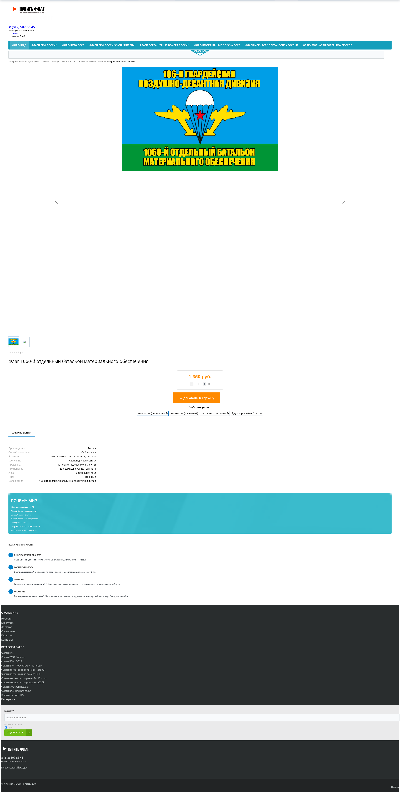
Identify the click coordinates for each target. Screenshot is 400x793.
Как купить (7, 622)
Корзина (15, 33)
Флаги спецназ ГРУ (12, 695)
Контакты (7, 639)
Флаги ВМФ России (13, 657)
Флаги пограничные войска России (23, 670)
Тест (10, 727)
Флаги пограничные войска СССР (21, 674)
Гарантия (6, 635)
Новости (6, 618)
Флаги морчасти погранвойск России (24, 678)
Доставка (6, 627)
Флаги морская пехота (15, 686)
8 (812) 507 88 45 (22, 27)
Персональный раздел (14, 767)
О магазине (8, 631)
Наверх (395, 786)
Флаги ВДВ (7, 653)
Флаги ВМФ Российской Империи (21, 665)
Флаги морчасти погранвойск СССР (23, 682)
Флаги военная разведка (16, 691)
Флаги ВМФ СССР (11, 661)
